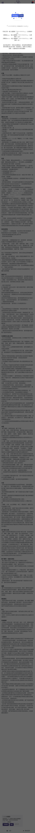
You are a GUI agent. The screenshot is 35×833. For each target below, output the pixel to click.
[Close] (33, 1)
